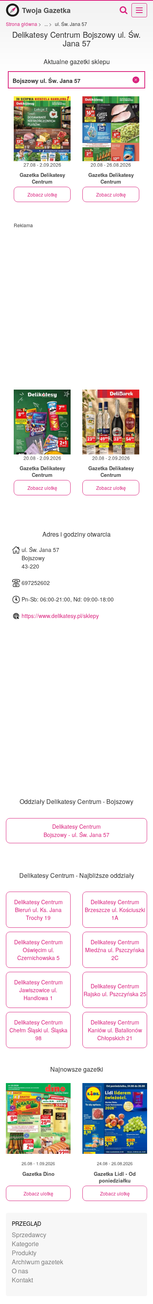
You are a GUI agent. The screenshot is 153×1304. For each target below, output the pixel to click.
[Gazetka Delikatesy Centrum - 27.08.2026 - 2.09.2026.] (42, 128)
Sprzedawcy (29, 1234)
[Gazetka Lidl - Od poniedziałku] (114, 1118)
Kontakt (22, 1279)
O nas (20, 1270)
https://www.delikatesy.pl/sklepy (60, 616)
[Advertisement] (76, 305)
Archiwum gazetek (37, 1261)
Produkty (24, 1252)
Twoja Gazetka (46, 10)
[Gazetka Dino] (38, 1118)
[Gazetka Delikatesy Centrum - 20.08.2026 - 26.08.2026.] (110, 128)
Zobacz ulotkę (42, 194)
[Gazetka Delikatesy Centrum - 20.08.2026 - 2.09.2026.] (42, 422)
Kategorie (25, 1243)
